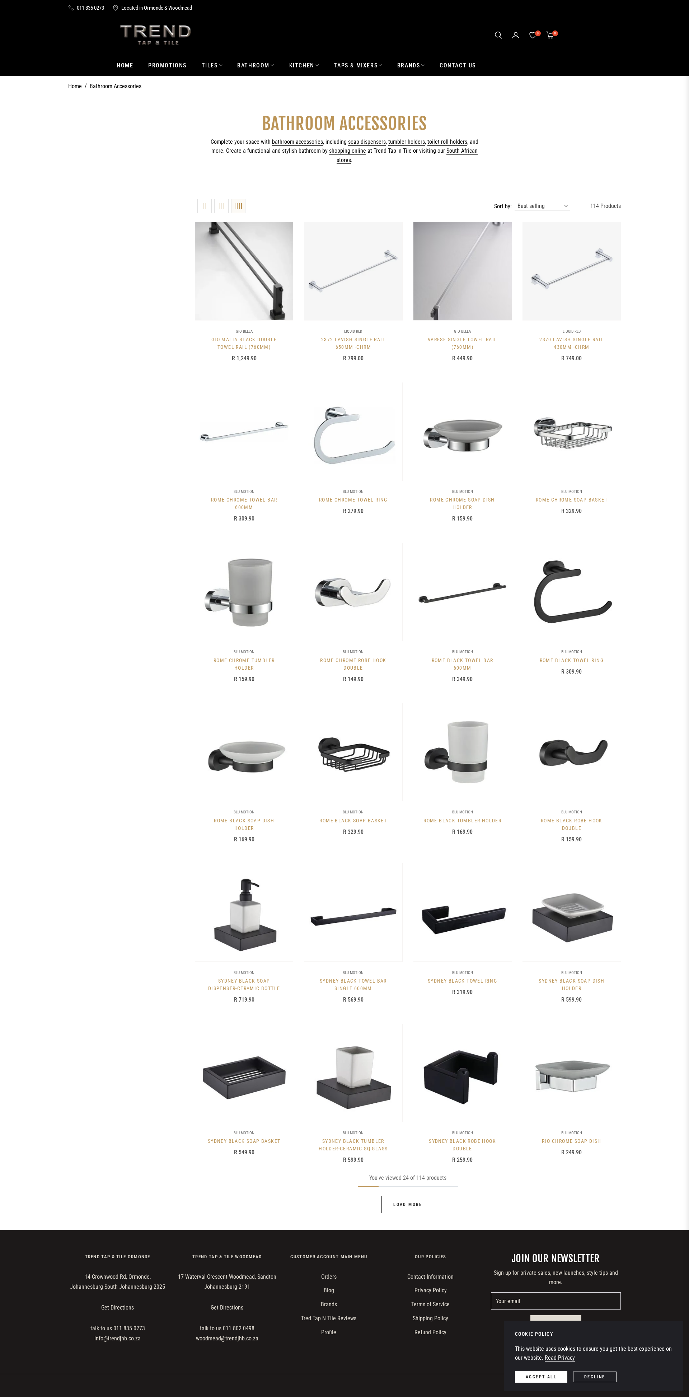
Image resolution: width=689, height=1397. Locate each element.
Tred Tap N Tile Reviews (328, 1318)
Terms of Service (430, 1304)
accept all (541, 1376)
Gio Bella (244, 331)
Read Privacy (560, 1357)
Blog (329, 1290)
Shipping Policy (430, 1318)
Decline (594, 1376)
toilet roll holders (447, 141)
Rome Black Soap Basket (353, 820)
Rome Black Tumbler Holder (462, 820)
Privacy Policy (430, 1290)
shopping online (347, 150)
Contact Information (430, 1276)
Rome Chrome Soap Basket (572, 500)
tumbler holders (406, 141)
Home (75, 86)
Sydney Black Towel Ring (462, 981)
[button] (498, 35)
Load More (407, 1204)
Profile (328, 1332)
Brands (329, 1304)
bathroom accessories (297, 141)
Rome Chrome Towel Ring (353, 500)
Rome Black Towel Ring (572, 660)
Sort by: (503, 206)
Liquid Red (353, 331)
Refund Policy (430, 1332)
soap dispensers (367, 141)
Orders (329, 1276)
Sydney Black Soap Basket (244, 1141)
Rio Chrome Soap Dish (571, 1141)
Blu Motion (244, 491)
